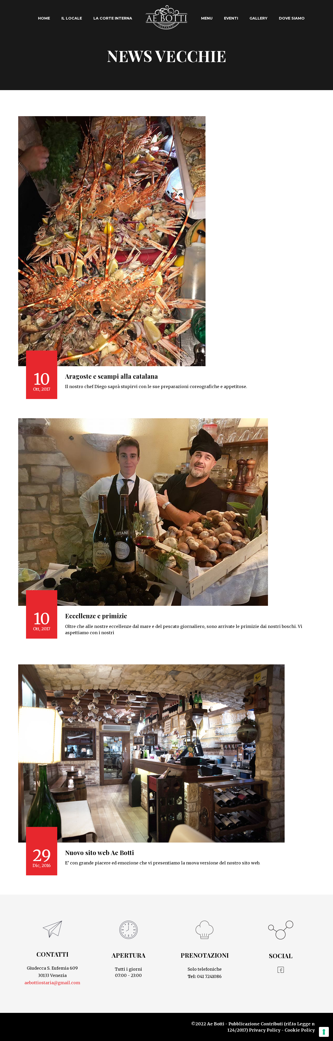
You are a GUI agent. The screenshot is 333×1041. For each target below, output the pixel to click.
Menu (207, 18)
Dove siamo (292, 18)
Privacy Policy (264, 1030)
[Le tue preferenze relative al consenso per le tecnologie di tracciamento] (324, 1032)
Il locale (71, 18)
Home (44, 18)
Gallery (258, 18)
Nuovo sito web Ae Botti (99, 852)
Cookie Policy (300, 1030)
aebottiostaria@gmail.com (52, 982)
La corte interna (112, 18)
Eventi (231, 18)
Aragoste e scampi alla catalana (111, 376)
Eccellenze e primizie (96, 616)
